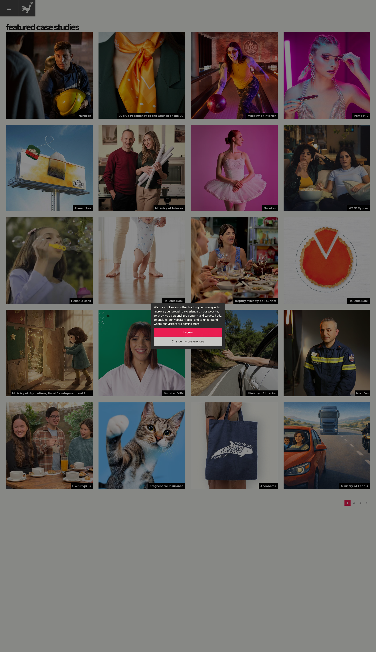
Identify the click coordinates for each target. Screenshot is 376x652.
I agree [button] (188, 332)
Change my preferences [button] (188, 341)
